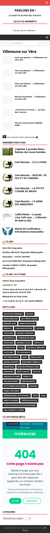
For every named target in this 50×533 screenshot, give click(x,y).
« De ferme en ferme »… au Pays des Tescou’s (30, 110)
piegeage (33, 386)
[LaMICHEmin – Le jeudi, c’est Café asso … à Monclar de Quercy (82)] (8, 217)
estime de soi (9, 347)
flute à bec (8, 352)
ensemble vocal (24, 343)
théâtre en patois (29, 400)
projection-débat (11, 391)
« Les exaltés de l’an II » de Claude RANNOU (23, 301)
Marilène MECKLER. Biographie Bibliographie (23, 252)
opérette (27, 376)
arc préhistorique (29, 319)
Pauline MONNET (11, 381)
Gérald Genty (37, 357)
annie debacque (11, 319)
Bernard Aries (10, 323)
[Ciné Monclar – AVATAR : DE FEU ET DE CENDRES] (8, 178)
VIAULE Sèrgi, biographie (14, 280)
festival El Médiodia (36, 347)
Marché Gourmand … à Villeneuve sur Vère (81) (30, 97)
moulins (37, 372)
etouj (21, 347)
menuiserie (8, 372)
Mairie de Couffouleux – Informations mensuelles (29, 230)
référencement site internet (16, 396)
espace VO (38, 343)
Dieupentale (9, 338)
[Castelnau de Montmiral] (8, 112)
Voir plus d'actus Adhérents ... (25, 30)
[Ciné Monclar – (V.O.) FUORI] (8, 164)
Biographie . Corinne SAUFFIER (16, 256)
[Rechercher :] (25, 43)
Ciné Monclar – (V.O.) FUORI (30, 162)
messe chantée (23, 372)
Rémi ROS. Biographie (12, 248)
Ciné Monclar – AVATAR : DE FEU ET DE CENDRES (31, 177)
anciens (29, 314)
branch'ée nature (27, 323)
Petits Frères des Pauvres (15, 386)
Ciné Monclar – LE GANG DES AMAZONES (29, 203)
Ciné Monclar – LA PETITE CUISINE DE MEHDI (29, 190)
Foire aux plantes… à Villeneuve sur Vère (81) (31, 58)
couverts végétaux (25, 333)
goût (25, 357)
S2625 (43, 396)
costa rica (8, 333)
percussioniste (28, 381)
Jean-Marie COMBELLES (31, 362)
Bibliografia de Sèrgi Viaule (15, 296)
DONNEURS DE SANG (26, 338)
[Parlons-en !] (8, 60)
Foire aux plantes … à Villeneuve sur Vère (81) (29, 71)
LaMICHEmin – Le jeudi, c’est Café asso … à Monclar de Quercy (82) (31, 217)
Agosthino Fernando (13, 314)
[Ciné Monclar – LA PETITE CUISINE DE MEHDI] (8, 191)
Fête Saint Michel (11, 357)
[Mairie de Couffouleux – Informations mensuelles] (8, 231)
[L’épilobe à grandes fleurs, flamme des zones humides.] (8, 151)
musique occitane (12, 376)
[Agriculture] (8, 73)
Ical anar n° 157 (10, 285)
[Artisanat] (8, 99)
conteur (39, 328)
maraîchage (9, 367)
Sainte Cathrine (11, 400)
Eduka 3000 (8, 343)
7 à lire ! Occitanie (15, 274)
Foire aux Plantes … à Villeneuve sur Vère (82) (29, 84)
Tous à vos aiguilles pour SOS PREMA (20, 405)
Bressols (8, 328)
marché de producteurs (28, 367)
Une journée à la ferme (14, 410)
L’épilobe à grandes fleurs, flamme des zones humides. (30, 151)
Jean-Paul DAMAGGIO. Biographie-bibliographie (24, 261)
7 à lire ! (9, 241)
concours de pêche (23, 328)
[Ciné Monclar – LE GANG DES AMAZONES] (8, 204)
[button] (46, 3)
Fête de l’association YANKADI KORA (28, 124)
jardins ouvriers (11, 362)
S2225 (35, 396)
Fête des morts (23, 352)
